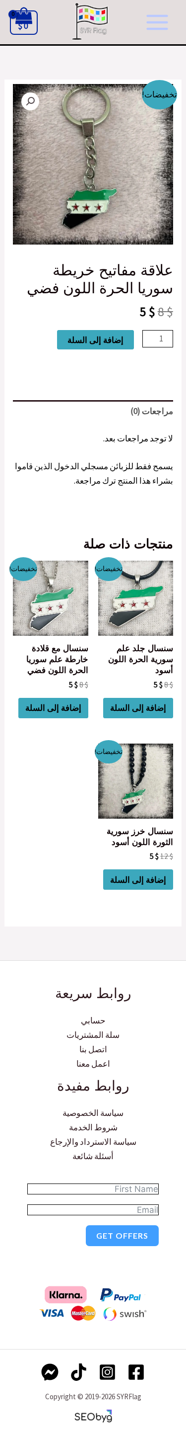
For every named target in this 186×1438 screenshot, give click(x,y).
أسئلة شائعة (93, 1156)
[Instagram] (107, 1372)
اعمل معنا (93, 1063)
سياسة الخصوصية (93, 1112)
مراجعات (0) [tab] (151, 411)
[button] (30, 101)
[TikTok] (78, 1372)
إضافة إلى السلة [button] (138, 707)
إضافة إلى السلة (95, 340)
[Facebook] (136, 1372)
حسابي (93, 1020)
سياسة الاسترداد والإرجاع (93, 1141)
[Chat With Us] (49, 1372)
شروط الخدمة (93, 1127)
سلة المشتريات (93, 1034)
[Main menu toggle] (157, 22)
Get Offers (122, 1235)
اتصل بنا (93, 1049)
